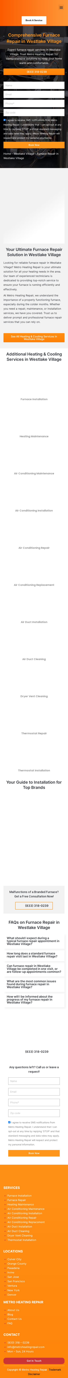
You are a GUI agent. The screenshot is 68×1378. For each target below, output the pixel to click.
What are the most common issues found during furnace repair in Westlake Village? (31, 984)
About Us (13, 1310)
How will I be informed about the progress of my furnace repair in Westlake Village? (30, 999)
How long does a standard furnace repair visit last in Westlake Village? (32, 955)
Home (7, 153)
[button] (61, 7)
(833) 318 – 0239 (18, 1342)
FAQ (9, 1323)
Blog (10, 1314)
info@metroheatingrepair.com (26, 1347)
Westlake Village (24, 153)
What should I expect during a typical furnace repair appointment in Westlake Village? (33, 941)
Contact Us (14, 1318)
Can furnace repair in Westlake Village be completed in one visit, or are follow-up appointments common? (34, 968)
